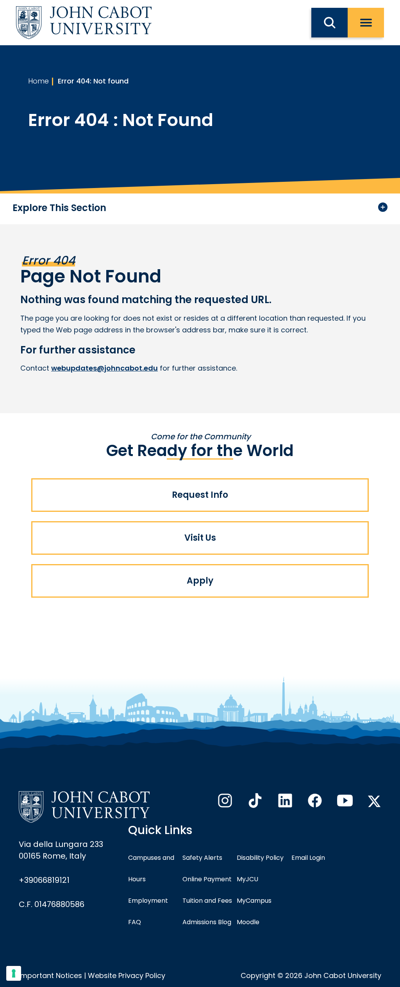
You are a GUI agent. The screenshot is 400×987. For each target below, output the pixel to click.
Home (38, 81)
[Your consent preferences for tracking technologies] (13, 973)
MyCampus (254, 900)
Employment (148, 900)
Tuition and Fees (207, 900)
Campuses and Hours (151, 868)
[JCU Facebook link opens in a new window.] (314, 803)
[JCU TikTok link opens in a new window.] (254, 803)
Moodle (248, 922)
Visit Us (200, 538)
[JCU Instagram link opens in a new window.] (224, 803)
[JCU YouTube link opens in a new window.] (344, 803)
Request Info (200, 495)
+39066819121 (44, 880)
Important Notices (50, 975)
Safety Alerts (202, 857)
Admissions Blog (206, 922)
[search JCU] (329, 22)
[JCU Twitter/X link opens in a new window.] (374, 801)
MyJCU (247, 879)
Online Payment (207, 879)
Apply (200, 581)
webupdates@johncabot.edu (104, 368)
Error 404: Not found (93, 81)
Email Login (308, 857)
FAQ (134, 922)
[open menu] (366, 22)
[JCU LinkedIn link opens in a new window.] (284, 803)
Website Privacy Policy (126, 975)
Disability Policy (260, 857)
